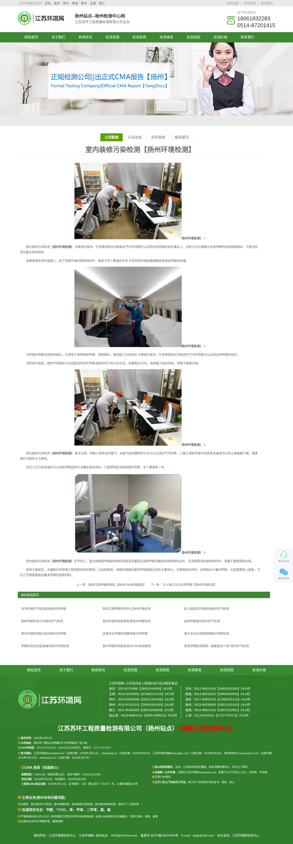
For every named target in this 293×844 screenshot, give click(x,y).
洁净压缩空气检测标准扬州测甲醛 (43, 608)
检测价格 (220, 37)
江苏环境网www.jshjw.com (49, 753)
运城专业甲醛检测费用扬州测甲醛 (125, 633)
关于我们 (58, 37)
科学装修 (158, 137)
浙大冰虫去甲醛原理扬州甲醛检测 (206, 633)
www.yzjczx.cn (48, 757)
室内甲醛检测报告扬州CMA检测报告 (127, 646)
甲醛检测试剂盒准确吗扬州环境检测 (45, 646)
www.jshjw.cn (109, 753)
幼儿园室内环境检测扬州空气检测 (206, 608)
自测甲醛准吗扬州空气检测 (202, 621)
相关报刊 (182, 137)
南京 (57, 3)
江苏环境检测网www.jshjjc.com (171, 753)
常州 (66, 3)
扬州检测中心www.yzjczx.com (241, 753)
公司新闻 (111, 137)
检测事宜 (250, 3)
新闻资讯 (85, 37)
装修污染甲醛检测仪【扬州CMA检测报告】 (116, 584)
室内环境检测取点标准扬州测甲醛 (43, 633)
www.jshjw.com (207, 772)
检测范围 (233, 3)
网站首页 (31, 37)
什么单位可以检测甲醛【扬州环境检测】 (190, 584)
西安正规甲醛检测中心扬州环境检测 (127, 608)
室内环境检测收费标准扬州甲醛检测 (127, 621)
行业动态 (135, 137)
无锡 (93, 3)
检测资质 (139, 37)
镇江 (102, 3)
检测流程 (193, 37)
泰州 (84, 3)
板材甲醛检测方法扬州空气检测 (42, 621)
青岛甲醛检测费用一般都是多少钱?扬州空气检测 (216, 646)
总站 (48, 3)
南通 (75, 3)
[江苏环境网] (41, 23)
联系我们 (267, 3)
